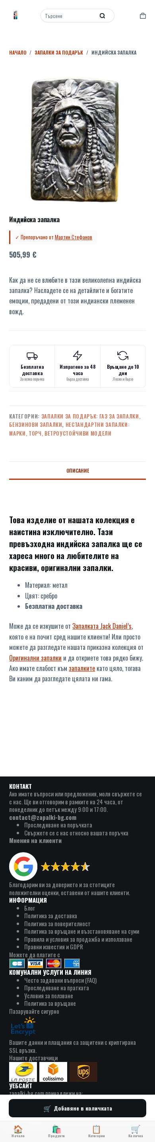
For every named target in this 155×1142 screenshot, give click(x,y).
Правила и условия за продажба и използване (78, 939)
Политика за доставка (50, 915)
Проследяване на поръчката (58, 824)
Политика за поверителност (57, 923)
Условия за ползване (48, 995)
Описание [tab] (77, 470)
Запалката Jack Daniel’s (102, 626)
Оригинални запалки (35, 658)
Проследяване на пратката (56, 987)
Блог (29, 907)
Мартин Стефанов (73, 237)
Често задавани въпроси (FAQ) (60, 980)
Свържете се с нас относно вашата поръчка (76, 832)
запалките (82, 668)
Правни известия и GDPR (53, 946)
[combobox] (68, 15)
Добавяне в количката (83, 1108)
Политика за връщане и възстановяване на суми (81, 931)
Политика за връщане (50, 1003)
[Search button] (102, 15)
